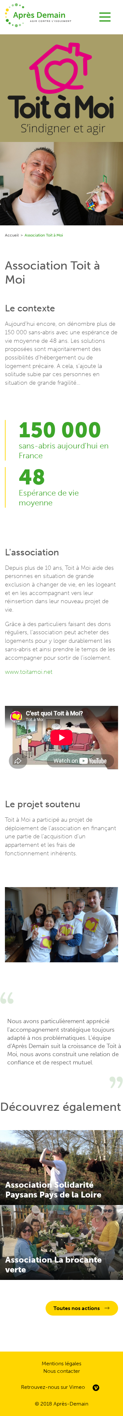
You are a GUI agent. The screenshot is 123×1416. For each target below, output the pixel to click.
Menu (105, 15)
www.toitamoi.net (28, 671)
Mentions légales (61, 1363)
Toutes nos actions (76, 1308)
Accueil (12, 235)
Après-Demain (70, 1404)
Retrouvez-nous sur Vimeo (53, 1387)
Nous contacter (61, 1371)
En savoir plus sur (61, 1167)
